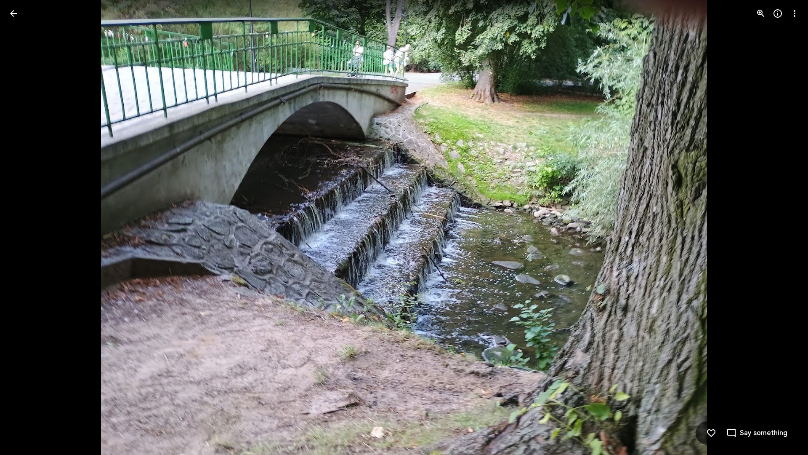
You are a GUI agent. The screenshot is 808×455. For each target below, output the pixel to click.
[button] (23, 227)
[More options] (794, 13)
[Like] (711, 433)
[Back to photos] (13, 13)
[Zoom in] (760, 13)
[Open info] (777, 13)
